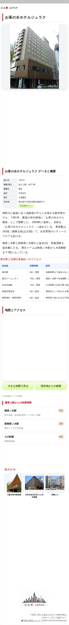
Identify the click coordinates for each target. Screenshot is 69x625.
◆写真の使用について (30, 620)
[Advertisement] (34, 130)
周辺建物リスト (26, 205)
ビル (9, 7)
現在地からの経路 (51, 386)
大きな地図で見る (18, 386)
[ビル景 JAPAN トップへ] (34, 598)
